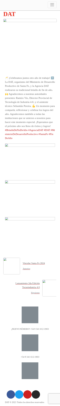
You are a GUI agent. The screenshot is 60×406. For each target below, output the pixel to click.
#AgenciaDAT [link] (35, 130)
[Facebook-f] (11, 394)
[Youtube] (27, 394)
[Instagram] (36, 394)
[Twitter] (19, 394)
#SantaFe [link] (43, 134)
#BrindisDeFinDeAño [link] (16, 130)
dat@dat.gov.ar (30, 385)
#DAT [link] (47, 130)
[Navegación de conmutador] (52, 5)
